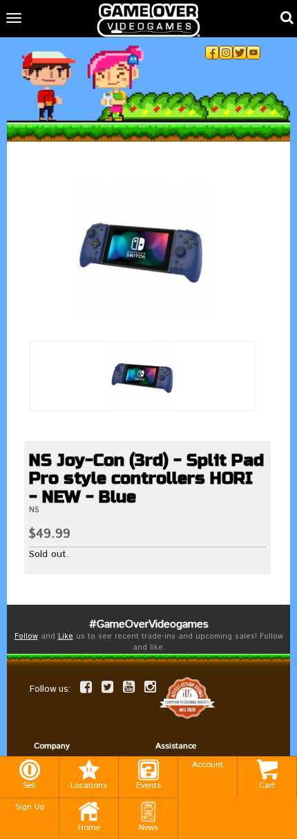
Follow (26, 636)
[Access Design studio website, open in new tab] (187, 697)
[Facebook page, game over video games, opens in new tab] (86, 687)
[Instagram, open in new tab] (226, 52)
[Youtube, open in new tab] (253, 52)
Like (65, 636)
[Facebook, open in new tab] (212, 52)
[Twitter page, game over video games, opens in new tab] (107, 687)
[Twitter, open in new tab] (240, 52)
